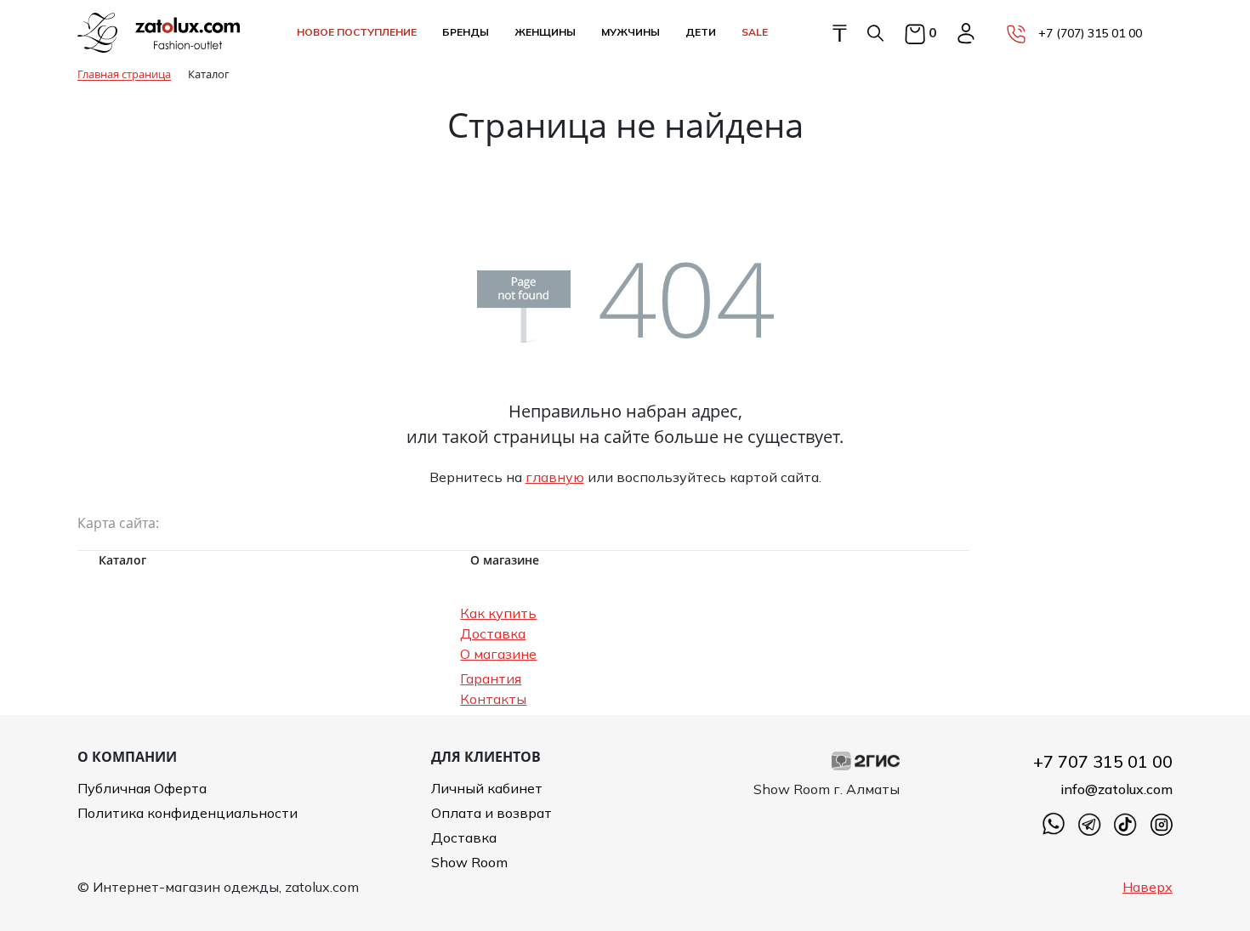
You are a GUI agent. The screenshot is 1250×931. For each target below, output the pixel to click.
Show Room (469, 862)
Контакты (493, 698)
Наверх (1147, 886)
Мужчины (630, 32)
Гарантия (490, 678)
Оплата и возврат (491, 812)
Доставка (493, 633)
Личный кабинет (487, 788)
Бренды (465, 32)
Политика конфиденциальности (187, 812)
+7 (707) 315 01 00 (1090, 33)
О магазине (498, 653)
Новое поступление (357, 32)
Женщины (545, 32)
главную (555, 476)
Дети (700, 32)
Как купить (498, 613)
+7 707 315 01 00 (1103, 761)
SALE (754, 32)
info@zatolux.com (1116, 789)
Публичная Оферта (142, 788)
